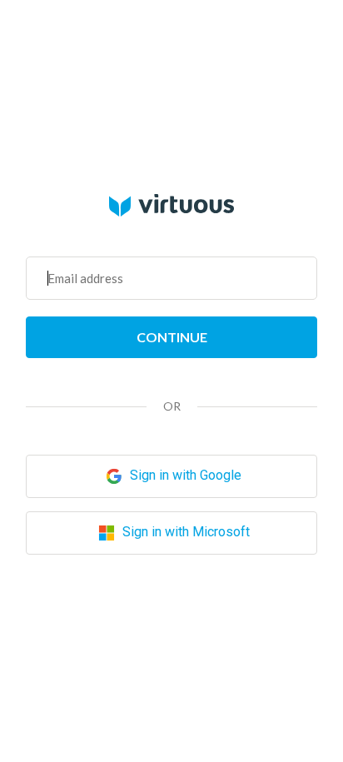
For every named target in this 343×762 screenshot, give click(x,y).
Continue (172, 337)
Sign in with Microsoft (184, 532)
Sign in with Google (184, 476)
